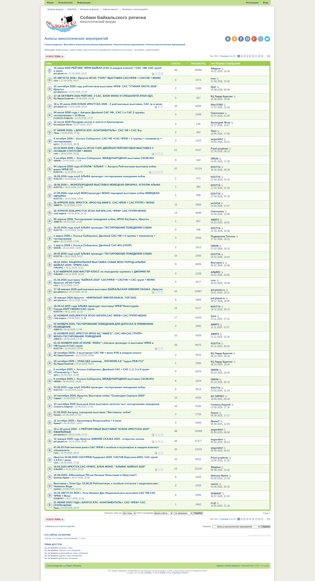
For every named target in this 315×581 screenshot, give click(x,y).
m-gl (213, 503)
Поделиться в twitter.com (267, 39)
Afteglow (216, 68)
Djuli (213, 87)
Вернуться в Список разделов (61, 526)
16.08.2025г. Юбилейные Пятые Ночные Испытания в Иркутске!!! (95, 475)
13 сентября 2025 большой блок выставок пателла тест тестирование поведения (106, 404)
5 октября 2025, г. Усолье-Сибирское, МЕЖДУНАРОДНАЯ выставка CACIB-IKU (104, 378)
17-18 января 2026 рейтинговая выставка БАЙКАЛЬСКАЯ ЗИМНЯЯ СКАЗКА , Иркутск (108, 289)
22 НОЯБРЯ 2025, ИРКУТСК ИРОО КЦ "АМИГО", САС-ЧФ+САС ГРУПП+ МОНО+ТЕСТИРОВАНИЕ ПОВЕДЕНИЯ (98, 335)
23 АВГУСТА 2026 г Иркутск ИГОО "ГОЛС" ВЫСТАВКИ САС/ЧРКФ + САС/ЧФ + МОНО (107, 77)
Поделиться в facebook (241, 39)
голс (56, 80)
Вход (265, 2)
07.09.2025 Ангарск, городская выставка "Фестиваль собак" (92, 412)
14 (268, 56)
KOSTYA (58, 172)
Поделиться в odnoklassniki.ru (234, 39)
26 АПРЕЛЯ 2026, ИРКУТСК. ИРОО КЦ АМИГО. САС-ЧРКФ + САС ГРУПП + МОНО (104, 202)
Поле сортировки (145, 513)
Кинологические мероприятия (129, 44)
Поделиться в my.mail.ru (247, 39)
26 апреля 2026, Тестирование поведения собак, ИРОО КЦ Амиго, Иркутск (101, 219)
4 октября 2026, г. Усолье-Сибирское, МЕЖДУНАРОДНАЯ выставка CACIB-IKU (104, 158)
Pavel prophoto (219, 148)
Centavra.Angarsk (63, 118)
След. (265, 513)
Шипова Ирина (61, 477)
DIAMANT (59, 498)
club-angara (60, 213)
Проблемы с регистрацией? (135, 9)
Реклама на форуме (89, 9)
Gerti (213, 316)
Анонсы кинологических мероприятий (76, 38)
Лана (56, 133)
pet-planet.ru (60, 73)
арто (56, 144)
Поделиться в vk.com (228, 39)
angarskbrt (217, 139)
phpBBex (148, 573)
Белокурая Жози (63, 124)
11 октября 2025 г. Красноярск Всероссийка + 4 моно (88, 420)
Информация (83, 2)
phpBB (162, 573)
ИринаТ (58, 423)
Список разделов (53, 44)
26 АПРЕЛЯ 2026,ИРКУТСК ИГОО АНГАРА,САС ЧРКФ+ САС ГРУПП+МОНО (100, 210)
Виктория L (217, 262)
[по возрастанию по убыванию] (188, 513)
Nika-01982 (217, 104)
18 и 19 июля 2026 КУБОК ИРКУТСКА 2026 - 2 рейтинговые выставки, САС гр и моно (108, 104)
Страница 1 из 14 (227, 56)
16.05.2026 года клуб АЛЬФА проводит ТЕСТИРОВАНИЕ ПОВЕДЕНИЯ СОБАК (103, 227)
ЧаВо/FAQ (71, 9)
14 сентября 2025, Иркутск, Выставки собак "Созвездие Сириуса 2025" (99, 395)
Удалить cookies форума (228, 566)
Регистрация (252, 2)
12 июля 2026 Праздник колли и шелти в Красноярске (88, 121)
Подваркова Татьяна (223, 236)
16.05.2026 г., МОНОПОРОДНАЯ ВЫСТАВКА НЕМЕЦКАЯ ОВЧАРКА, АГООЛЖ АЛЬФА (107, 184)
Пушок (57, 415)
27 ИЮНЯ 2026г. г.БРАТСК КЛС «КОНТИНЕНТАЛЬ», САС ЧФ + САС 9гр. (98, 130)
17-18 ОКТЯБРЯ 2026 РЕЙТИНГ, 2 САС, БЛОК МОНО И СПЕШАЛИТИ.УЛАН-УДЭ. (103, 95)
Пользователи (65, 2)
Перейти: (207, 526)
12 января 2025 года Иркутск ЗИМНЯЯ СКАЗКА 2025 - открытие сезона (99, 438)
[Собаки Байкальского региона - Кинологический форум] (61, 23)
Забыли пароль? (110, 9)
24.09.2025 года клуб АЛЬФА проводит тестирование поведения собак (99, 387)
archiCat (215, 203)
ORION (57, 160)
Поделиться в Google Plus (254, 39)
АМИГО (58, 205)
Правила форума (55, 9)
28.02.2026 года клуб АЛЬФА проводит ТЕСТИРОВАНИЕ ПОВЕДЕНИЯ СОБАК (103, 253)
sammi (57, 489)
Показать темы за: (113, 513)
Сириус (58, 398)
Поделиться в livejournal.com (260, 39)
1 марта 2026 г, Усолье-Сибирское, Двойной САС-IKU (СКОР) (93, 245)
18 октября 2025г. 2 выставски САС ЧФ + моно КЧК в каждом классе (97, 352)
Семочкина (217, 113)
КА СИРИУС (217, 396)
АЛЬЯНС (58, 267)
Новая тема (49, 55)
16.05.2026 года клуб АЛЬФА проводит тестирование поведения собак (99, 176)
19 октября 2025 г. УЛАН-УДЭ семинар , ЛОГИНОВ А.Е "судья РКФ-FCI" (99, 361)
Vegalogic (176, 573)
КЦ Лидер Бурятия (63, 98)
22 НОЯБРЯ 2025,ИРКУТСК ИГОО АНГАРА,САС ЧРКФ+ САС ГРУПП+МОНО (100, 315)
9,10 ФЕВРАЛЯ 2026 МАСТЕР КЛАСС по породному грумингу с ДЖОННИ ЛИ (102, 271)
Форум (50, 2)
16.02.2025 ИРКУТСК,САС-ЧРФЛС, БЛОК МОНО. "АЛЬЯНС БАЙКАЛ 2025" (100, 466)
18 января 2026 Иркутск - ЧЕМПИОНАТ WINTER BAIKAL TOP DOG (95, 297)
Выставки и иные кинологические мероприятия (88, 44)
